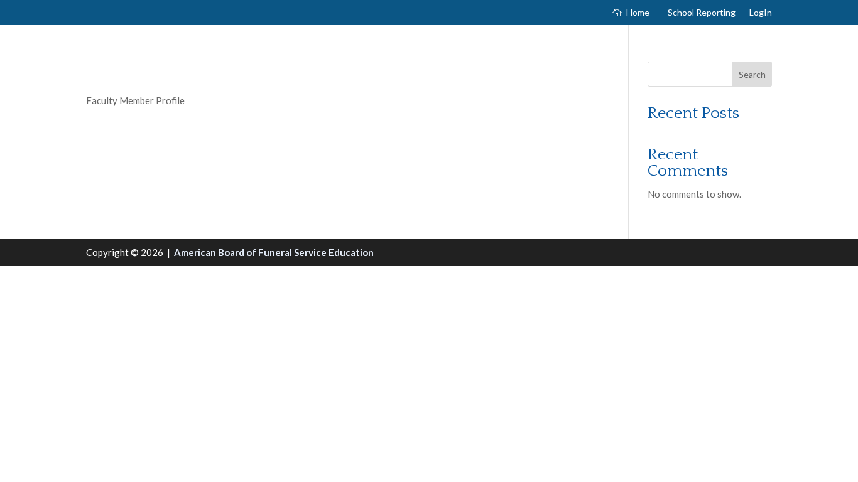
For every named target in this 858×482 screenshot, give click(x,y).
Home (637, 13)
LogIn (760, 13)
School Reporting (702, 13)
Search (752, 74)
